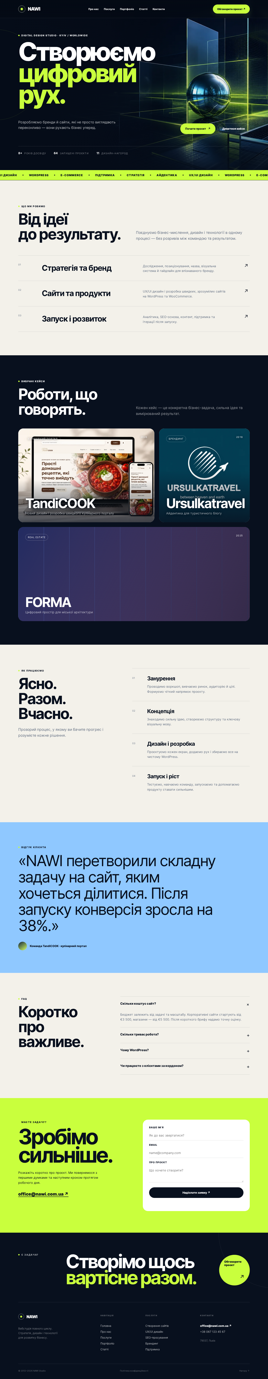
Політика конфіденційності (134, 1370)
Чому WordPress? (185, 1051)
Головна (105, 1325)
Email (153, 1144)
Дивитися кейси (233, 128)
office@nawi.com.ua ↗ (43, 1194)
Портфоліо (127, 9)
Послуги (109, 9)
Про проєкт (158, 1162)
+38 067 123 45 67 (212, 1331)
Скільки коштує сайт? (185, 1004)
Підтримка (152, 1349)
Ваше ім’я (156, 1127)
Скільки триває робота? (185, 1035)
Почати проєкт (198, 128)
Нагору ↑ (244, 1370)
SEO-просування (156, 1337)
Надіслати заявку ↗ (196, 1192)
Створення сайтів (157, 1325)
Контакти (159, 9)
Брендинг (151, 1343)
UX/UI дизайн (154, 1331)
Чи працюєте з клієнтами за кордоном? (185, 1066)
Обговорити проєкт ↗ (231, 9)
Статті (143, 9)
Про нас (93, 9)
